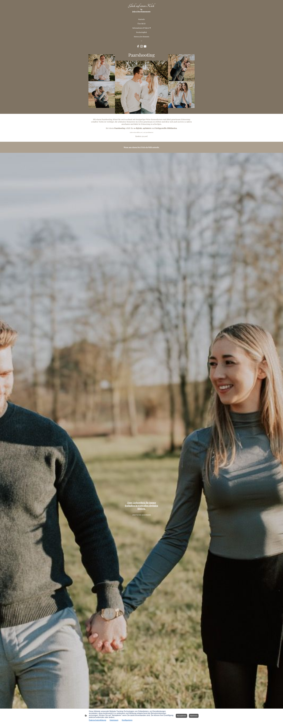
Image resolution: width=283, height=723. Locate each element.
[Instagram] (141, 46)
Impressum (114, 720)
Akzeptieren (181, 716)
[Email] (145, 46)
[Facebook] (138, 46)
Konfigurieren (127, 720)
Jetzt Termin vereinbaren (141, 515)
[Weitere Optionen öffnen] (141, 41)
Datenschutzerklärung (97, 720)
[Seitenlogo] (141, 14)
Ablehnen (194, 716)
